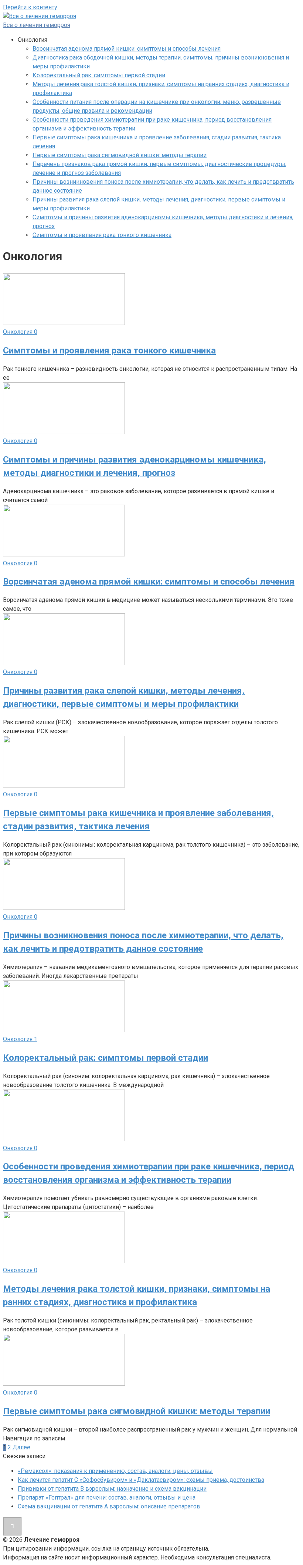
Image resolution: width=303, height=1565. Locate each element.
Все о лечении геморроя (36, 24)
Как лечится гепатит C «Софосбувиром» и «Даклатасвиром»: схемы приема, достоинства (141, 1479)
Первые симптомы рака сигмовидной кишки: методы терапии (120, 155)
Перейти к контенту (30, 7)
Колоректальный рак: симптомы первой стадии (99, 75)
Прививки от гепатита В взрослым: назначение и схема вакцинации (112, 1488)
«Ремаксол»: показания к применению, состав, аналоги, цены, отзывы (115, 1470)
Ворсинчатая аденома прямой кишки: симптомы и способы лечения (127, 48)
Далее (21, 1447)
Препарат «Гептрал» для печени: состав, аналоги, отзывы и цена (106, 1497)
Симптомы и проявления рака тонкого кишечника (102, 234)
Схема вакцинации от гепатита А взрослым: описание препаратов (109, 1506)
